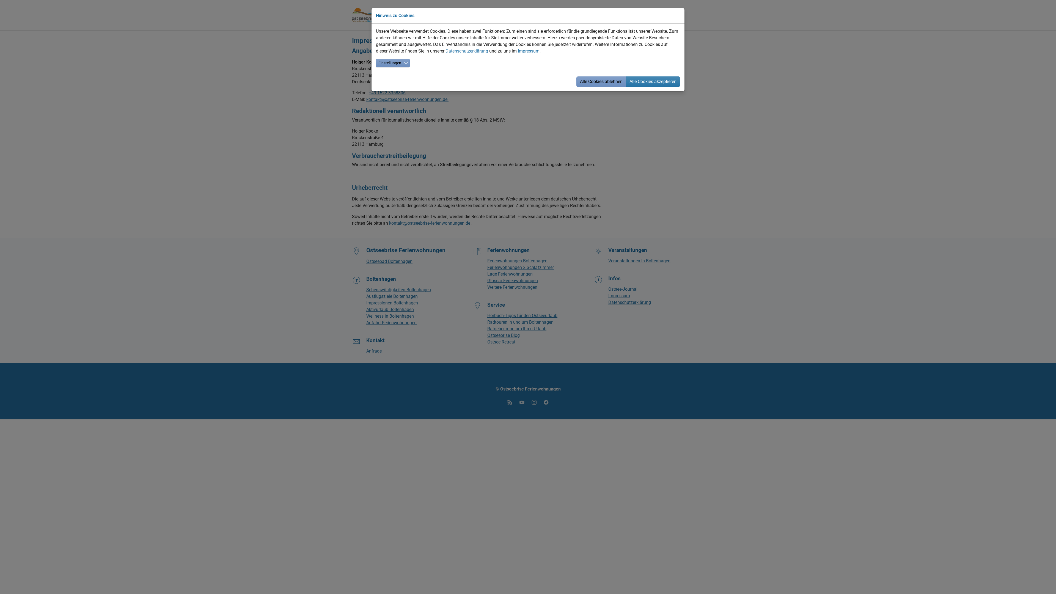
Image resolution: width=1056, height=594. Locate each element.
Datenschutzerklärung (467, 51)
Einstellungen (389, 63)
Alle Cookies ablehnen (601, 81)
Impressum (529, 51)
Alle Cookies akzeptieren (652, 81)
